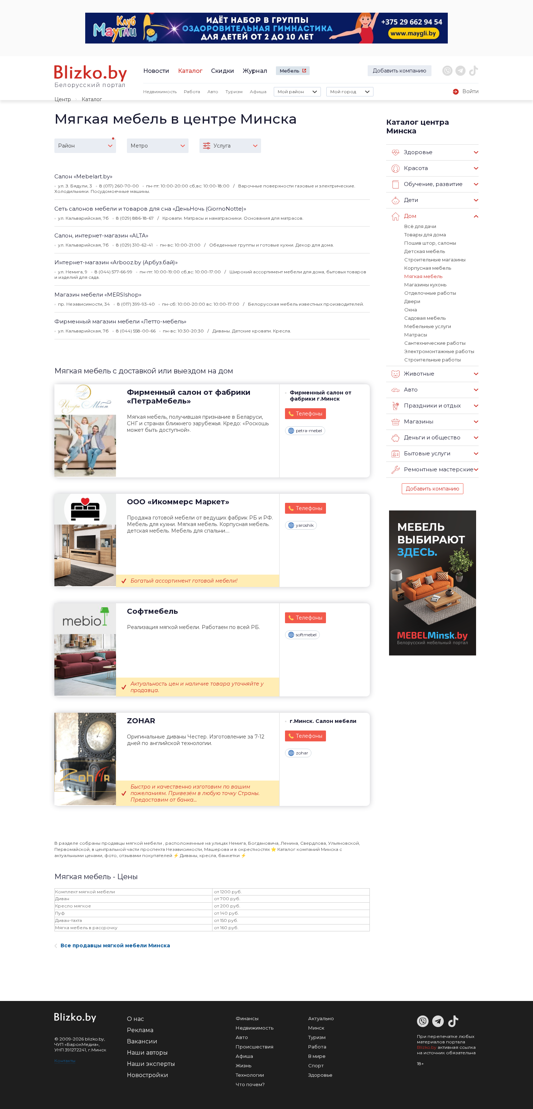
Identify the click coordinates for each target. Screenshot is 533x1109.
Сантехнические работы (435, 343)
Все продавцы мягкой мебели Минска (115, 945)
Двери (412, 301)
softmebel (306, 634)
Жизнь (243, 1065)
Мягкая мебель (423, 276)
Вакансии (142, 1041)
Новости (156, 70)
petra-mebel (309, 430)
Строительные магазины (435, 259)
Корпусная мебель (427, 268)
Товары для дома (425, 234)
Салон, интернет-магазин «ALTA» (101, 235)
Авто (212, 91)
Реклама (140, 1030)
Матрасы (415, 335)
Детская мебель (424, 251)
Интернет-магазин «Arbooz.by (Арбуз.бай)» (116, 262)
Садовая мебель (425, 318)
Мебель (289, 71)
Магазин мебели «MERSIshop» (97, 294)
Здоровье (320, 1075)
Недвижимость (160, 91)
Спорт (316, 1065)
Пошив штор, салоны (430, 243)
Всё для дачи (420, 226)
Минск (316, 1028)
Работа (192, 91)
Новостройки (147, 1075)
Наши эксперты (151, 1063)
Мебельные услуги (427, 326)
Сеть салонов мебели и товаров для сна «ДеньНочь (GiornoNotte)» (150, 208)
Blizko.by (427, 1047)
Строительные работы (432, 360)
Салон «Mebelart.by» (83, 176)
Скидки (222, 70)
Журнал (255, 70)
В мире (317, 1056)
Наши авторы (147, 1052)
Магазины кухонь (425, 284)
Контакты (64, 1060)
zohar (302, 753)
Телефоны (309, 413)
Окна (410, 310)
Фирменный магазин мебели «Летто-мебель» (120, 321)
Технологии (250, 1075)
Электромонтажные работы (439, 351)
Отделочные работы (430, 293)
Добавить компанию (399, 70)
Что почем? (250, 1084)
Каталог (190, 70)
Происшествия (254, 1047)
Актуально (321, 1018)
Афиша (258, 91)
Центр (62, 99)
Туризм (234, 91)
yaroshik (305, 525)
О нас (135, 1018)
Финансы (247, 1018)
